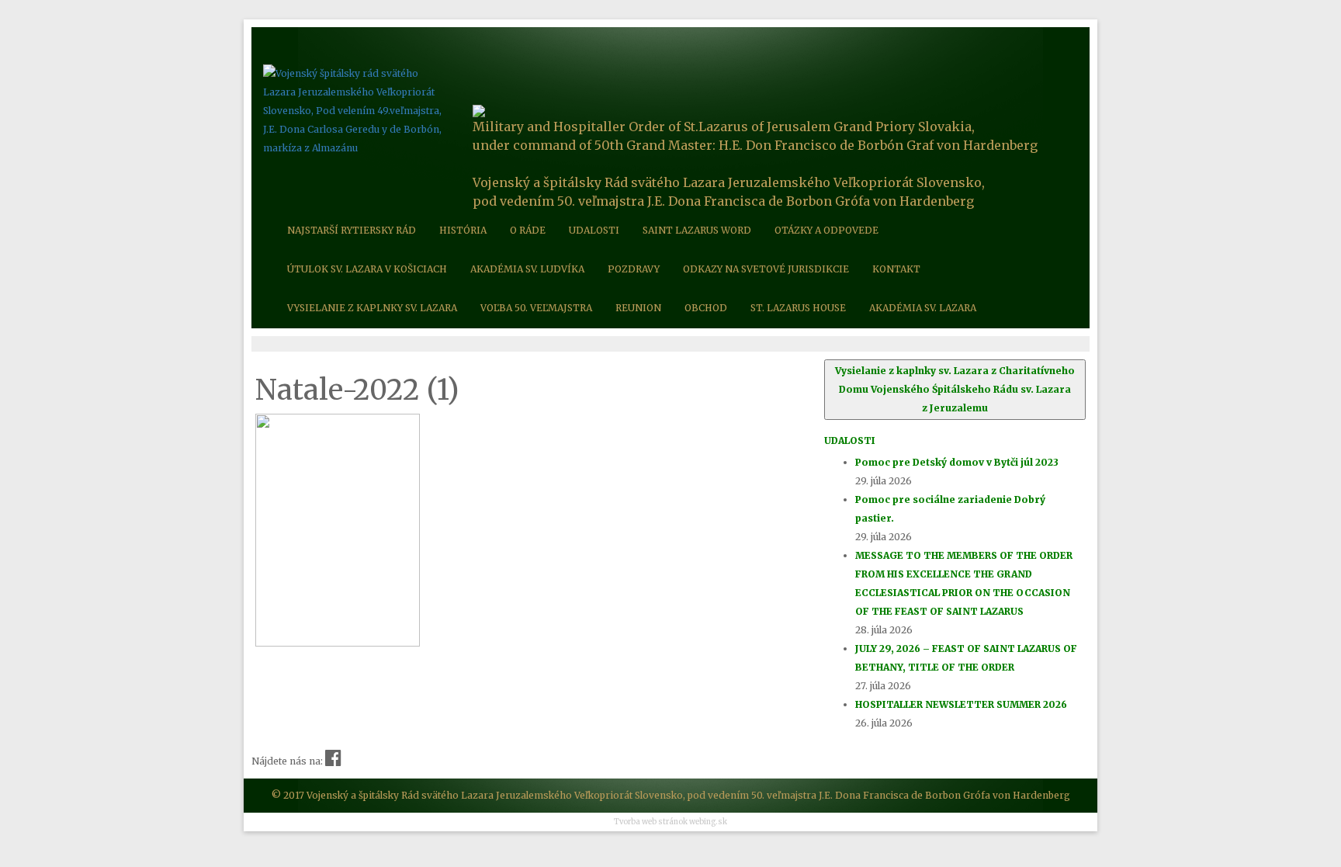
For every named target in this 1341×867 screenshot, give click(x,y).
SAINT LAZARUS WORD (697, 230)
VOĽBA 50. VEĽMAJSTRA (536, 308)
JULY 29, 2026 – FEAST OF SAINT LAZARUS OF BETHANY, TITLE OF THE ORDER (966, 658)
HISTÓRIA (463, 230)
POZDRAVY (634, 269)
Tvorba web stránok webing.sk (670, 822)
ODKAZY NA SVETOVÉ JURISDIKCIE (766, 269)
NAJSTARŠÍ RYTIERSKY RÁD (351, 230)
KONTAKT (896, 269)
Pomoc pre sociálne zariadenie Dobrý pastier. (950, 509)
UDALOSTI (594, 230)
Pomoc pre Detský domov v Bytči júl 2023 (957, 462)
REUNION (638, 308)
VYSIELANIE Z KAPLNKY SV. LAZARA (372, 308)
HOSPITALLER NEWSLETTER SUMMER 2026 (961, 704)
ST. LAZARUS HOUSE (798, 308)
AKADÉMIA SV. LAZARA (922, 308)
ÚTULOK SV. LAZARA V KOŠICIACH (367, 269)
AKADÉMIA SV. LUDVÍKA (527, 269)
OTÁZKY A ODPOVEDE (826, 230)
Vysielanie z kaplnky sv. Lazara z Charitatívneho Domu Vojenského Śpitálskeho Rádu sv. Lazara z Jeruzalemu (955, 389)
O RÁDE (528, 230)
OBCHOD (705, 308)
